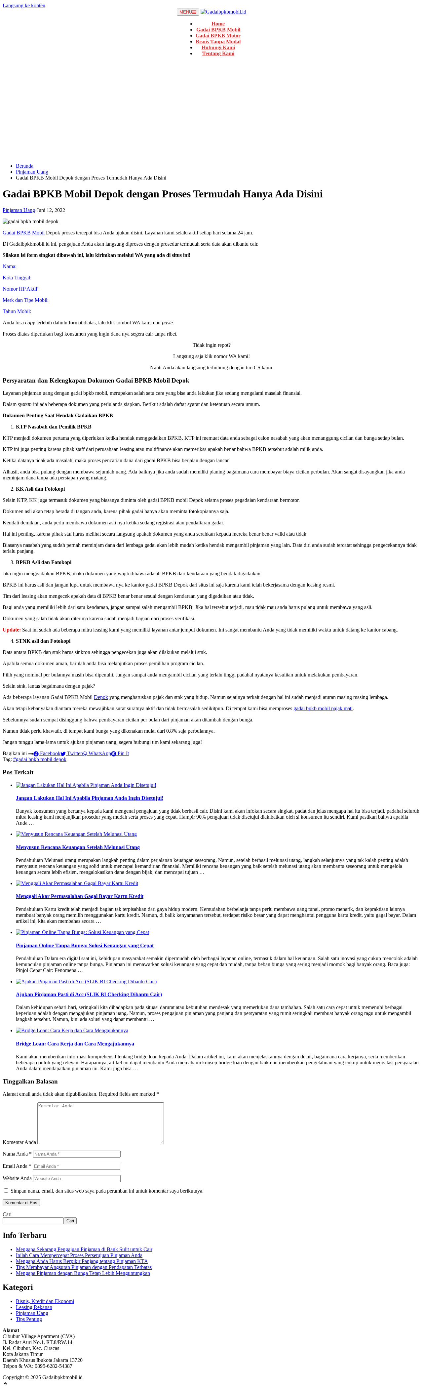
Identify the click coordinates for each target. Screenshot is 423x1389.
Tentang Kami (218, 53)
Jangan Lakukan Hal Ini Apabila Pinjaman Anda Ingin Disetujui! (89, 798)
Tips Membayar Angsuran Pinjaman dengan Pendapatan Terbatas (84, 1267)
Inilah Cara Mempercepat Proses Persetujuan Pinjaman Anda (79, 1255)
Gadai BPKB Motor (218, 35)
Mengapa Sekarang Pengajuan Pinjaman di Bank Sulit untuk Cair (84, 1249)
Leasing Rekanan (34, 1307)
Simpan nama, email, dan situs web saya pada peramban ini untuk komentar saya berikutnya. (107, 1191)
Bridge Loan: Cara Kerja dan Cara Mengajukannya (75, 1043)
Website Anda (17, 1178)
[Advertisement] (211, 111)
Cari (7, 1214)
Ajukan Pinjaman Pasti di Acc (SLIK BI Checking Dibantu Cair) (89, 994)
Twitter (74, 753)
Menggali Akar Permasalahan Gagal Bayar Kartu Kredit (79, 896)
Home (218, 23)
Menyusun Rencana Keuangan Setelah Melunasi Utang (78, 847)
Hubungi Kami (218, 47)
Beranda (24, 166)
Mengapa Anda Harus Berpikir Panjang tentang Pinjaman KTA (82, 1261)
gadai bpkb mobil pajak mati (323, 708)
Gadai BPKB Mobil (218, 29)
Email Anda (17, 1166)
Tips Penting (29, 1319)
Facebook (49, 753)
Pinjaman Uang (32, 172)
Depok (101, 697)
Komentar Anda (19, 1142)
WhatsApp (99, 753)
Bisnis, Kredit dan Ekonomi (45, 1301)
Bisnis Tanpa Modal (218, 41)
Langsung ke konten (24, 5)
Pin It (122, 753)
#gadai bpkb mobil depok (39, 759)
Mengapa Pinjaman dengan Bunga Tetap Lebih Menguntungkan (83, 1273)
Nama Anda (17, 1154)
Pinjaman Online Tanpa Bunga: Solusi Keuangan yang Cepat (85, 945)
